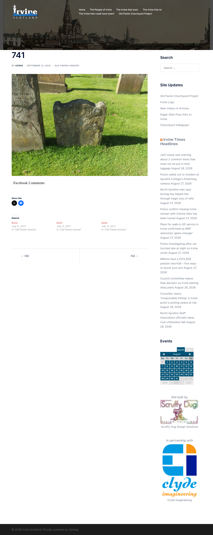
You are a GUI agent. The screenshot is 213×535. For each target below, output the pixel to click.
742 (132, 256)
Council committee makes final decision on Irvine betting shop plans (179, 283)
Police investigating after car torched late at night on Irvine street (179, 248)
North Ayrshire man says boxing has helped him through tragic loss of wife (177, 194)
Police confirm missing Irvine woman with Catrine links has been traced (178, 213)
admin (19, 65)
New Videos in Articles (174, 108)
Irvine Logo (167, 102)
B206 (104, 222)
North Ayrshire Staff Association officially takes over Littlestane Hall (177, 317)
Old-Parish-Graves (67, 65)
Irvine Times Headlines (172, 141)
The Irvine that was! (127, 9)
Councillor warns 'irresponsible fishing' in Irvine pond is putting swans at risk (179, 298)
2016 (164, 382)
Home (82, 9)
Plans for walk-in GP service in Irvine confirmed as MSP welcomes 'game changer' (179, 229)
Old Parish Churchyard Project (135, 13)
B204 (14, 222)
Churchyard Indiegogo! (174, 125)
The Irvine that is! (152, 9)
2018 (188, 382)
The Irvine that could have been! (96, 13)
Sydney (74, 529)
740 (26, 256)
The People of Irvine (101, 9)
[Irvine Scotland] (25, 11)
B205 (59, 222)
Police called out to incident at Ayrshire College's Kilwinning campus (179, 179)
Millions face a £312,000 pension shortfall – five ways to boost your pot (178, 263)
